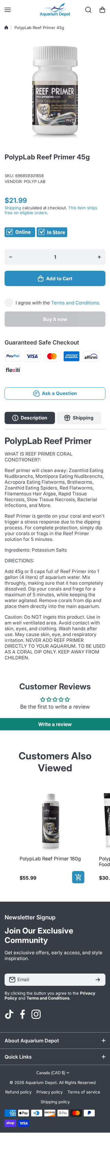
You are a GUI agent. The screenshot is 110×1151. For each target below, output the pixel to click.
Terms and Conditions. (75, 303)
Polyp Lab (35, 181)
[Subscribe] (97, 980)
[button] (102, 10)
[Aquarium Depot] (55, 10)
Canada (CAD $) (50, 1073)
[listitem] (50, 835)
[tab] (79, 418)
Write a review (55, 724)
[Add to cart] (78, 877)
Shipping (13, 207)
